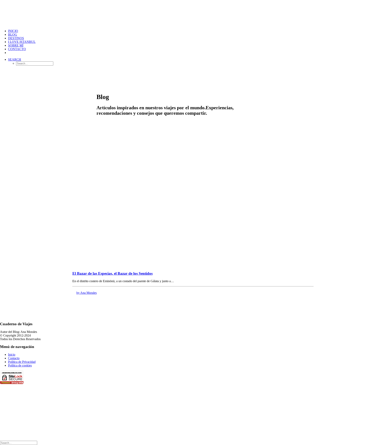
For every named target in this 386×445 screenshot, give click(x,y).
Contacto (17, 49)
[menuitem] (197, 31)
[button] (14, 59)
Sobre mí (15, 45)
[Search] (18, 442)
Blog (12, 34)
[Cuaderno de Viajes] (193, 13)
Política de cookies (20, 365)
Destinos (16, 38)
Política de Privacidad (22, 361)
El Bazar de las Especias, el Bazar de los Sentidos (112, 273)
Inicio (13, 31)
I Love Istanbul (22, 41)
